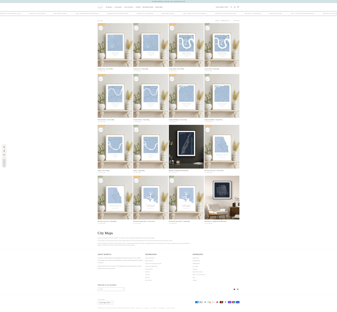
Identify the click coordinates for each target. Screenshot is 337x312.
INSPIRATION (196, 258)
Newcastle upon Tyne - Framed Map (107, 221)
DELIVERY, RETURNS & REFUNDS (153, 263)
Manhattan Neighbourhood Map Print (179, 170)
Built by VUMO (131, 307)
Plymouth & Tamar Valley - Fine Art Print (144, 221)
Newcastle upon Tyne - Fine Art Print (214, 170)
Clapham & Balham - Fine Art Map (178, 119)
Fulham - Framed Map (139, 170)
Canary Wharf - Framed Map (211, 69)
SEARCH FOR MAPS (150, 258)
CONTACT (147, 271)
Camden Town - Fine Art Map (105, 69)
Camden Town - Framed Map (140, 69)
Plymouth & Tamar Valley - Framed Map (179, 221)
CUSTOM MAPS (196, 260)
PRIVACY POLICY (149, 269)
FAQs (194, 277)
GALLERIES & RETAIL (198, 271)
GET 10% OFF (4, 162)
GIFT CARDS (195, 266)
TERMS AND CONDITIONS (151, 266)
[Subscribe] (122, 289)
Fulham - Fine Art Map (104, 170)
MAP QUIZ (147, 277)
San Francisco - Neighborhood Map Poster (215, 221)
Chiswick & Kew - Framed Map (141, 119)
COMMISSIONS (196, 263)
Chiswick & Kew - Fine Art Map (106, 119)
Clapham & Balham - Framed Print (213, 119)
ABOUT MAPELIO (149, 260)
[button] (109, 7)
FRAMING (195, 269)
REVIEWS (147, 274)
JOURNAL (195, 280)
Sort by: (217, 20)
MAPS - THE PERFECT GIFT (199, 274)
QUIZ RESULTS (148, 280)
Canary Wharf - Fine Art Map (176, 69)
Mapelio (102, 307)
